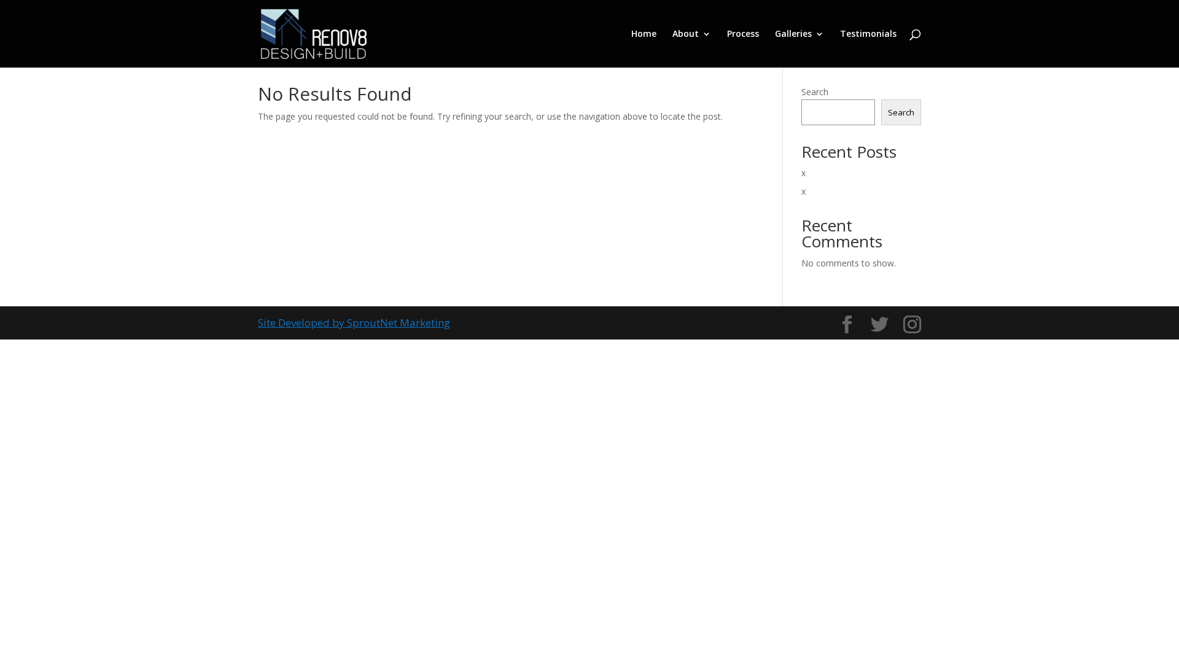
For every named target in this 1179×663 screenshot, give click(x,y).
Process (743, 34)
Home (643, 34)
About (685, 34)
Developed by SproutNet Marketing (364, 323)
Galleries (793, 34)
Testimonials (868, 34)
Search (814, 92)
